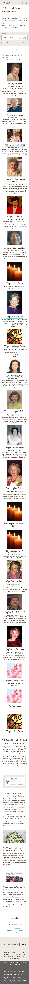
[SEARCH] (25, 37)
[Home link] (5, 2)
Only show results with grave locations (15, 42)
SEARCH (4, 34)
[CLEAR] (19, 37)
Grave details (13, 685)
